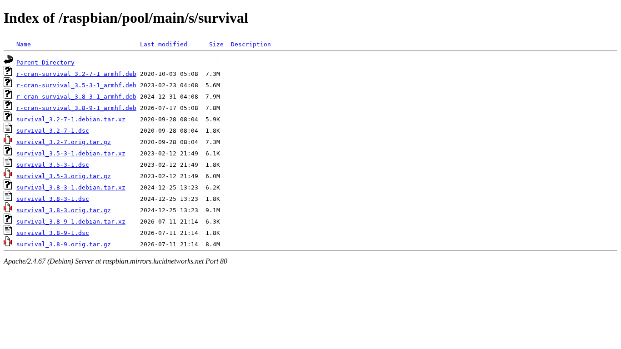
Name (23, 44)
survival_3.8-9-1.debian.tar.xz (70, 221)
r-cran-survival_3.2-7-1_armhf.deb (76, 73)
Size (216, 44)
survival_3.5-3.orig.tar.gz (63, 176)
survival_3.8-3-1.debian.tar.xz (70, 187)
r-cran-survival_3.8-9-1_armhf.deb (76, 108)
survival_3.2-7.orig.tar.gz (63, 142)
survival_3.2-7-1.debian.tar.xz (70, 119)
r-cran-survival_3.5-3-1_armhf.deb (76, 85)
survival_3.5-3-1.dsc (52, 164)
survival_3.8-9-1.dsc (52, 232)
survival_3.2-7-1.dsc (52, 130)
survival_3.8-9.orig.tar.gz (63, 244)
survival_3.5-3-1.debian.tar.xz (70, 153)
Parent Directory (45, 62)
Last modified (163, 44)
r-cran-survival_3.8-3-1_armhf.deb (76, 96)
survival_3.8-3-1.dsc (52, 198)
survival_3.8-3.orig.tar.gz (63, 210)
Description (251, 44)
